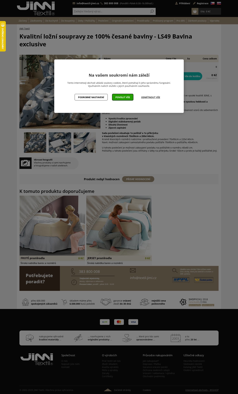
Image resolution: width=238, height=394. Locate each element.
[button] (122, 97)
